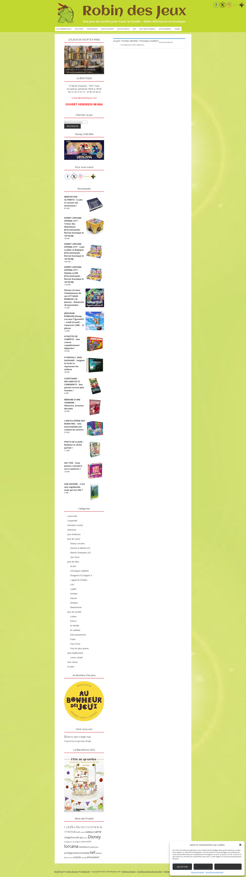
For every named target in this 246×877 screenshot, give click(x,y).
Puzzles (70, 666)
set (93, 852)
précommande (81, 852)
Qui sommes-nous (63, 29)
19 (71, 832)
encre (84, 841)
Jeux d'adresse (74, 534)
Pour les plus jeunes (79, 648)
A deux (73, 616)
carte (97, 832)
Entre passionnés (78, 634)
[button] (240, 844)
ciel (77, 837)
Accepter (182, 866)
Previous (59, 45)
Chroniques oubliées (79, 570)
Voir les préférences (228, 866)
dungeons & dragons (72, 842)
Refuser (203, 866)
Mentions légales (129, 871)
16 (100, 827)
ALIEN (73, 566)
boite (83, 832)
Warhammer (76, 607)
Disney (94, 837)
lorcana (71, 846)
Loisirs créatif (76, 657)
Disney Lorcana (77, 543)
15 (97, 827)
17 (65, 832)
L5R (72, 584)
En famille (74, 625)
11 (85, 827)
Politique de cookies (197, 872)
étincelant (93, 857)
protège (68, 852)
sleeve (99, 853)
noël (92, 847)
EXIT (89, 841)
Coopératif (72, 520)
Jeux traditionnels (147, 29)
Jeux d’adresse (165, 29)
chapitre (69, 837)
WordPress (58, 871)
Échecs (73, 621)
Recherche (72, 126)
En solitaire (75, 630)
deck (85, 838)
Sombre (73, 593)
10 (82, 827)
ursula (84, 857)
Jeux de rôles (73, 561)
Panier (177, 29)
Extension (71, 529)
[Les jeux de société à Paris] (121, 13)
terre (66, 857)
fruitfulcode (85, 871)
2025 (78, 832)
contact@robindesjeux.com (84, 98)
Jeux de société (107, 29)
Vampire (74, 602)
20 (74, 832)
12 (88, 827)
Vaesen (73, 598)
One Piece (75, 557)
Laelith (73, 589)
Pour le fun (75, 643)
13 (91, 827)
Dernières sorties (75, 525)
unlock (77, 857)
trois (71, 857)
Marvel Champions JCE (80, 552)
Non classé (72, 662)
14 (94, 827)
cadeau (89, 832)
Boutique (79, 29)
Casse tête (72, 516)
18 (68, 832)
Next (109, 45)
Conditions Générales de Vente (149, 871)
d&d (81, 837)
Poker (73, 639)
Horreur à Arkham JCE (80, 548)
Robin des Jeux (72, 871)
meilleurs (84, 846)
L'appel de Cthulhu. (79, 580)
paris (96, 847)
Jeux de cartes (123, 29)
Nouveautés (92, 29)
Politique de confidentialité (214, 872)
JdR (134, 29)
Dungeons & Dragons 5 (81, 575)
